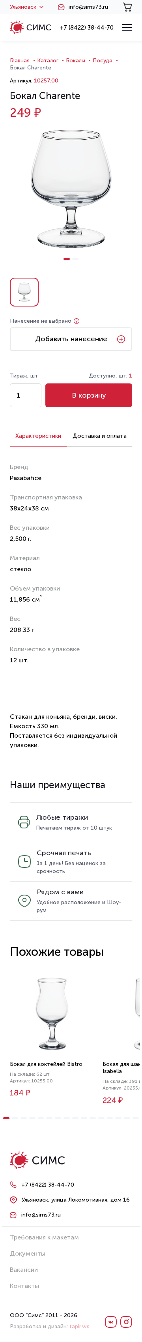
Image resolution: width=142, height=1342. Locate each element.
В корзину (89, 395)
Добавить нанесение (71, 339)
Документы (27, 1253)
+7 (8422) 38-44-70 (87, 27)
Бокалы (75, 60)
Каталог (47, 60)
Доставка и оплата (100, 435)
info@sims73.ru (88, 7)
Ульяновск (23, 7)
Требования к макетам (44, 1237)
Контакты (24, 1286)
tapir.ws (79, 1326)
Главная (20, 60)
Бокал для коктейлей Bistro (46, 1064)
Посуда (102, 60)
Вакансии (24, 1269)
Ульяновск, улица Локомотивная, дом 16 (76, 1199)
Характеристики (38, 435)
